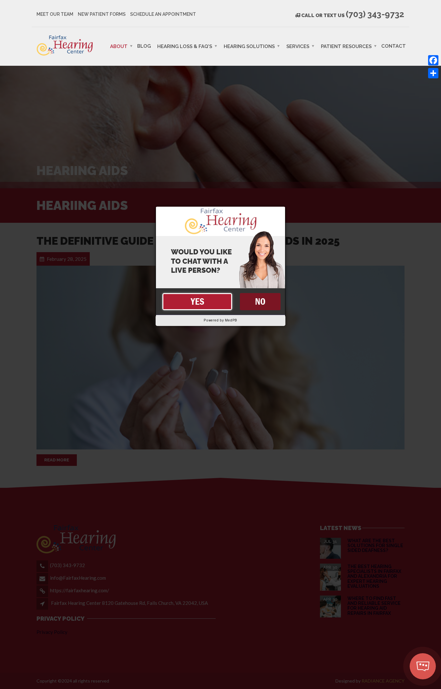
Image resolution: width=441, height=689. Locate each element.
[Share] (433, 73)
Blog (144, 46)
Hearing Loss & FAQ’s (184, 46)
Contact (393, 46)
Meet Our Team (54, 14)
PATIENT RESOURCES (346, 46)
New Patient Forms (102, 14)
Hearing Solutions (249, 46)
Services (297, 46)
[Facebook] (433, 60)
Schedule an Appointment (163, 14)
